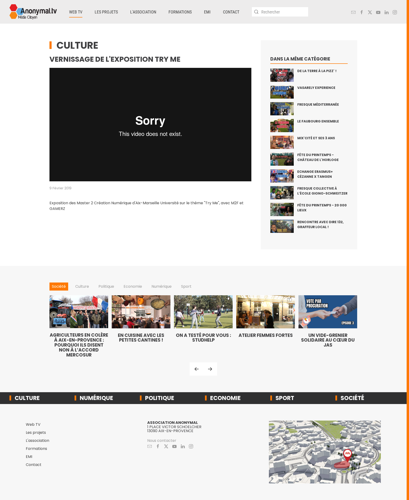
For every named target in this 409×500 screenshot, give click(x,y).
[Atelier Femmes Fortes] (265, 326)
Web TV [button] (75, 11)
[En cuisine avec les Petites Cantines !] (141, 326)
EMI (207, 11)
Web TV (33, 424)
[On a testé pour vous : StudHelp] (203, 326)
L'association (37, 440)
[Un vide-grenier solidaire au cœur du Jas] (327, 326)
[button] (196, 369)
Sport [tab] (186, 286)
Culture (77, 45)
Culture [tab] (82, 286)
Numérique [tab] (161, 286)
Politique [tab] (106, 286)
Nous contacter (161, 440)
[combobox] (280, 12)
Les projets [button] (106, 11)
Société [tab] (59, 286)
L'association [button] (143, 11)
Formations (180, 11)
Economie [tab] (133, 286)
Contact (231, 11)
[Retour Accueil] (33, 11)
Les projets (36, 432)
